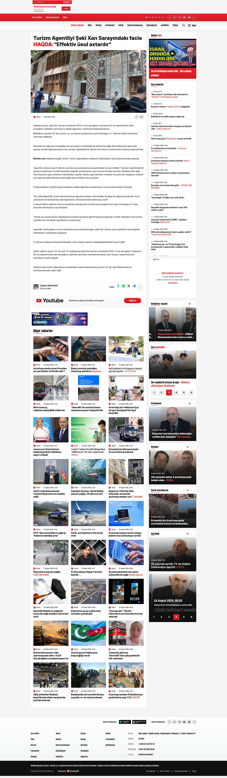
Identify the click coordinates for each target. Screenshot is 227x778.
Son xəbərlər (150, 771)
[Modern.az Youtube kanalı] (184, 17)
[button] (183, 304)
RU (153, 17)
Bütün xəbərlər (77, 25)
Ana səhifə (35, 733)
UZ (163, 17)
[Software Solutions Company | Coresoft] (73, 771)
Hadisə (58, 739)
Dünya (175, 25)
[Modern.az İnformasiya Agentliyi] (41, 722)
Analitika (165, 25)
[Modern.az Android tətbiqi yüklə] (125, 722)
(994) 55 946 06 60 (146, 749)
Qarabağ (84, 745)
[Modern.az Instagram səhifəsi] (174, 17)
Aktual (98, 25)
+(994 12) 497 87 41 (146, 743)
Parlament (109, 25)
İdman (83, 733)
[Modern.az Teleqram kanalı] (179, 17)
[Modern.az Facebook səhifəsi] (169, 17)
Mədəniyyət (110, 745)
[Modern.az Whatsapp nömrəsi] (189, 17)
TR (156, 17)
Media (108, 733)
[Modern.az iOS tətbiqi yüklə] (139, 722)
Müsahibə (85, 750)
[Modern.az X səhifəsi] (194, 17)
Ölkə (90, 25)
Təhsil (120, 25)
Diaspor (34, 756)
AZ (146, 17)
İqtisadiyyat (151, 25)
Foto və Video (37, 17)
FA (160, 17)
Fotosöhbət (110, 739)
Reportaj (84, 756)
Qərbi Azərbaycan (135, 25)
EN (149, 17)
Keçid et (132, 300)
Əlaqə (65, 17)
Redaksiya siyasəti (52, 17)
